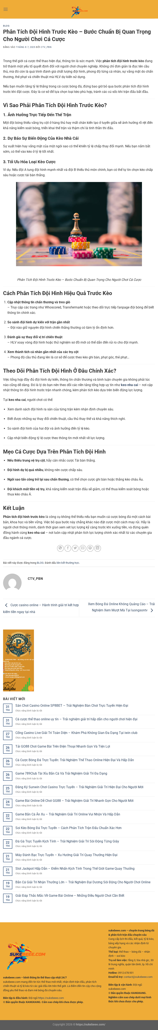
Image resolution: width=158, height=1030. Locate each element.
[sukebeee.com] (79, 9)
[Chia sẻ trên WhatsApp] (60, 548)
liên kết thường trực (68, 562)
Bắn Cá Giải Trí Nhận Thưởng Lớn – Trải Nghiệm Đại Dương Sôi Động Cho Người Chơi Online (82, 882)
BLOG (6, 26)
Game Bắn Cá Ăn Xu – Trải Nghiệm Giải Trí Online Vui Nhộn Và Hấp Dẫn (67, 814)
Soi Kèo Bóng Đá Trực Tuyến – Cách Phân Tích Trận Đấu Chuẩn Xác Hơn (68, 828)
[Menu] (5, 9)
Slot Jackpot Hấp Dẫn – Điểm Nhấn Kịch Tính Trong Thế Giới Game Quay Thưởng (75, 869)
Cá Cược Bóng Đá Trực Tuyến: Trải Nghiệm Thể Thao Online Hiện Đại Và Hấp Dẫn (74, 760)
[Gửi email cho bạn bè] (82, 548)
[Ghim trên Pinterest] (90, 548)
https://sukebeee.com (51, 997)
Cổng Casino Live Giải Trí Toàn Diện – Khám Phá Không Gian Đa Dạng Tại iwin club (76, 733)
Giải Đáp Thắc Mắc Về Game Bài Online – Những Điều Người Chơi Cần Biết (69, 896)
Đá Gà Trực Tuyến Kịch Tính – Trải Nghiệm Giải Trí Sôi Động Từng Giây (67, 841)
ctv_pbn (46, 47)
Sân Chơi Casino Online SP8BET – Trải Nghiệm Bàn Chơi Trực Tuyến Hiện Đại (71, 706)
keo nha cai (129, 385)
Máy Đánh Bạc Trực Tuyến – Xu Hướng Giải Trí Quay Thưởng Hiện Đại (66, 855)
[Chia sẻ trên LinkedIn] (97, 548)
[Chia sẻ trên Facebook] (67, 548)
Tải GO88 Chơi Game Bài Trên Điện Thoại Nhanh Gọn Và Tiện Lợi (62, 746)
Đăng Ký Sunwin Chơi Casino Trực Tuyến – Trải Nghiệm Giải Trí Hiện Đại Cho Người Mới (79, 787)
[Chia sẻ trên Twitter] (75, 548)
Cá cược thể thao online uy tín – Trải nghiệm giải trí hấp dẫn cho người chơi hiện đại (76, 719)
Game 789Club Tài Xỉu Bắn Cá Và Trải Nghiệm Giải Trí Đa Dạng (61, 773)
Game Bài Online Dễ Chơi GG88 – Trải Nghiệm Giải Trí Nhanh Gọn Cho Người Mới (74, 801)
